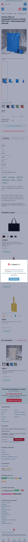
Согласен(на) (14, 279)
